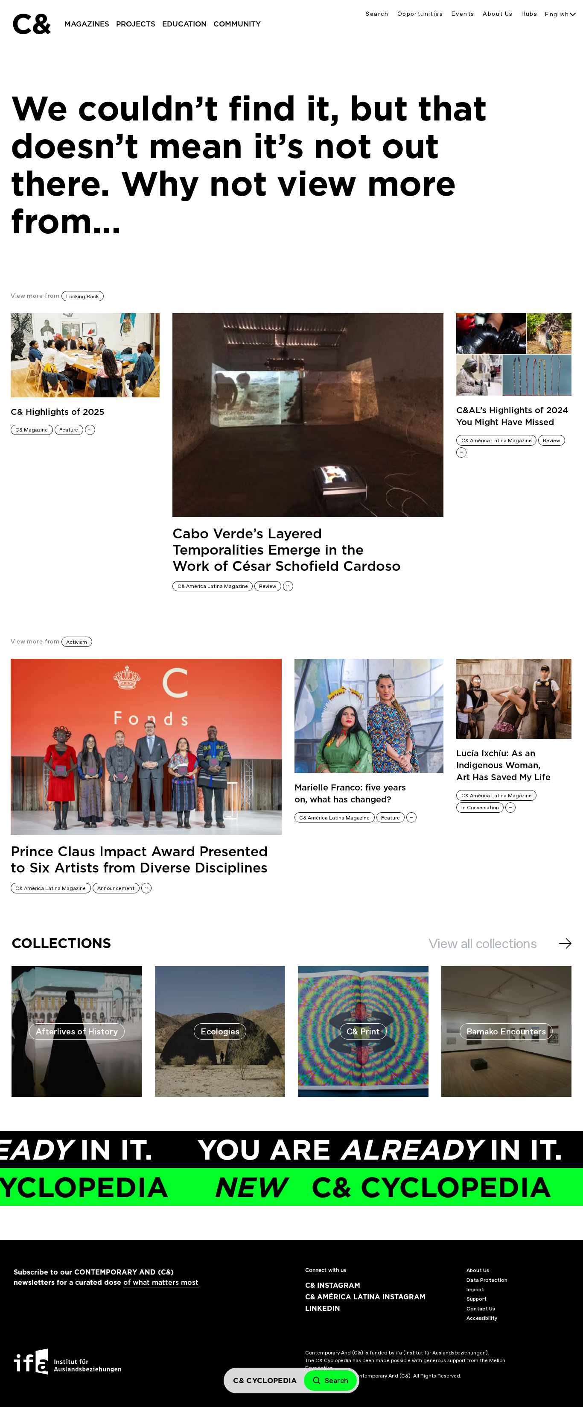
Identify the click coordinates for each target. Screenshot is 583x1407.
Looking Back (82, 297)
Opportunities (420, 14)
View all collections (482, 943)
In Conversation (480, 808)
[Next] (565, 943)
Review (267, 586)
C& (31, 24)
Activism (76, 642)
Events (463, 14)
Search (376, 14)
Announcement (115, 888)
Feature (68, 430)
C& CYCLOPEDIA (348, 1187)
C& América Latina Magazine (213, 586)
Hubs (530, 14)
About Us (498, 14)
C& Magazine (31, 430)
